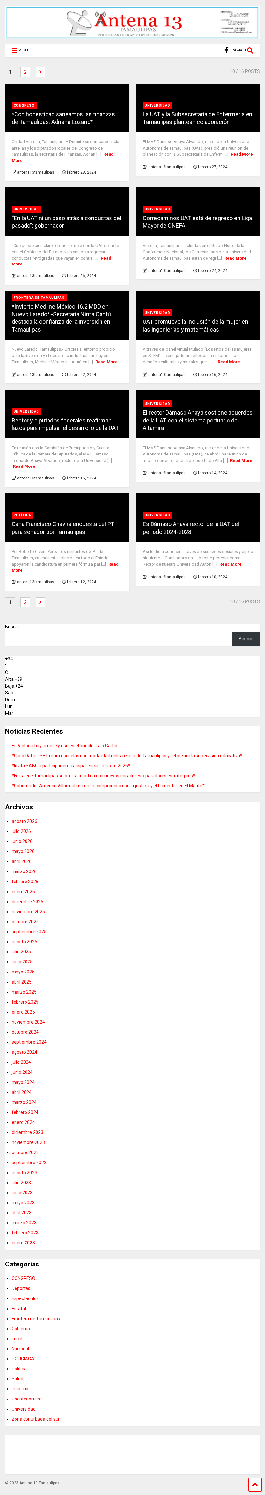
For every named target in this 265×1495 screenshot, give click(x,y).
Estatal (19, 1308)
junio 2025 (22, 961)
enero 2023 (23, 1242)
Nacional (20, 1348)
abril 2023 (22, 1212)
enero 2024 (23, 1122)
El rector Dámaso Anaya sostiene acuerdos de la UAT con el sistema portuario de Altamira (198, 420)
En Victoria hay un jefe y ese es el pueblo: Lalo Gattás (65, 745)
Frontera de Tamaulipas (39, 297)
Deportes (21, 1288)
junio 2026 (22, 841)
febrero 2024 (25, 1112)
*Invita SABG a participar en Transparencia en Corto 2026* (71, 765)
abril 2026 (22, 861)
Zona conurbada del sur (36, 1419)
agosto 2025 (24, 941)
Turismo (20, 1388)
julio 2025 (21, 951)
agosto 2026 (24, 821)
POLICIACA (23, 1358)
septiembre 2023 (29, 1162)
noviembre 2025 (28, 911)
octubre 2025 (25, 921)
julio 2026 (21, 831)
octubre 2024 (25, 1032)
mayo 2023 (23, 1202)
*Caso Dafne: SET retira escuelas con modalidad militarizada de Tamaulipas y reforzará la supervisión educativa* (127, 755)
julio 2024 (21, 1062)
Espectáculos (25, 1298)
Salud (17, 1378)
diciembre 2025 (27, 901)
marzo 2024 (24, 1102)
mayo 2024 (23, 1082)
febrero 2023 (25, 1232)
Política (22, 515)
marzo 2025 (24, 992)
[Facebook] (226, 50)
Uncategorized (27, 1398)
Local (17, 1338)
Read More (242, 154)
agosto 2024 (24, 1052)
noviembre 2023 (28, 1142)
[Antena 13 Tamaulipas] (132, 36)
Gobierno (21, 1328)
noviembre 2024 (28, 1022)
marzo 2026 (24, 871)
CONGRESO (24, 105)
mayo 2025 (23, 971)
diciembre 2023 (27, 1132)
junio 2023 (22, 1192)
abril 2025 (22, 981)
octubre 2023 (25, 1152)
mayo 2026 (23, 851)
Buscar (12, 626)
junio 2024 (22, 1072)
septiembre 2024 (29, 1042)
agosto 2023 (24, 1172)
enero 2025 (23, 1012)
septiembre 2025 (29, 931)
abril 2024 (22, 1092)
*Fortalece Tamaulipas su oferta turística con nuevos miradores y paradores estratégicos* (103, 775)
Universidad (157, 105)
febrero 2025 (25, 1002)
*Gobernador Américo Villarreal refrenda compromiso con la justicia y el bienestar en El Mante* (108, 785)
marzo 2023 (24, 1222)
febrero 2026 (25, 881)
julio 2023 (21, 1182)
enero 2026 (23, 891)
